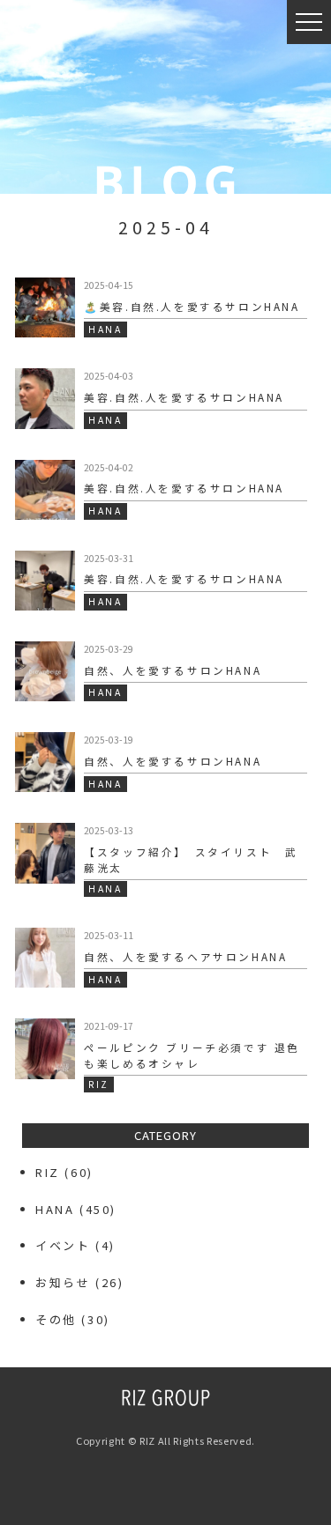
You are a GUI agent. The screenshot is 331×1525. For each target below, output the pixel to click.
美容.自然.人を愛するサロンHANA (184, 396)
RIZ (47, 1172)
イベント (62, 1245)
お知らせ (62, 1282)
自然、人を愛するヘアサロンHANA (185, 956)
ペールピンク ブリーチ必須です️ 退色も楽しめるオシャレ (192, 1055)
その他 (56, 1319)
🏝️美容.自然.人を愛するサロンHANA (191, 306)
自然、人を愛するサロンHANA (172, 670)
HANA (54, 1209)
